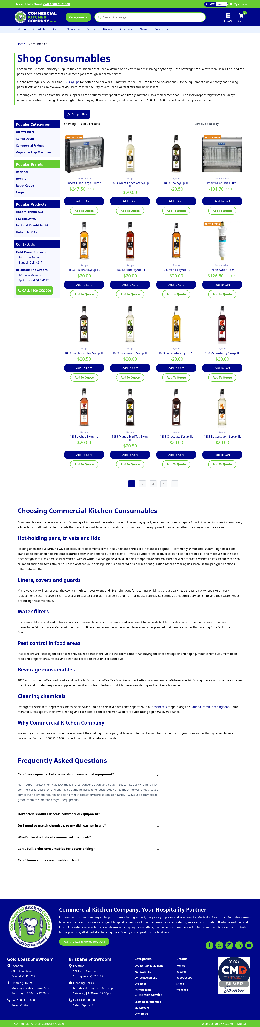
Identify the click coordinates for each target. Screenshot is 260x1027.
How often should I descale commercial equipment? (59, 814)
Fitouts (107, 29)
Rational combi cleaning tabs (210, 707)
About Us (39, 29)
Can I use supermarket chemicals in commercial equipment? (66, 774)
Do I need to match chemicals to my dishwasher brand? (62, 825)
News (143, 29)
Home (22, 29)
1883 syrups (71, 82)
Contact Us (141, 1013)
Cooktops (140, 983)
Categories (76, 17)
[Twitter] (219, 945)
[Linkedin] (239, 945)
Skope (180, 983)
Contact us (161, 29)
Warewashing (143, 971)
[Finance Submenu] (133, 29)
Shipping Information (148, 1001)
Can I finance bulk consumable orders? (48, 860)
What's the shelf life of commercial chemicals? (54, 837)
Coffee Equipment (146, 977)
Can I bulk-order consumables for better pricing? (56, 848)
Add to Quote (84, 211)
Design (91, 29)
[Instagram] (229, 945)
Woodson (182, 989)
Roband (181, 971)
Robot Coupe (184, 977)
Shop (55, 29)
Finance (124, 29)
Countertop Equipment (149, 965)
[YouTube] (249, 945)
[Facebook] (209, 945)
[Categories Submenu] (87, 17)
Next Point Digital (234, 1024)
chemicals (160, 707)
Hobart (180, 965)
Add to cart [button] (84, 201)
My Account (142, 1007)
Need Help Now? (43, 4)
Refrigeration (143, 989)
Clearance (73, 29)
